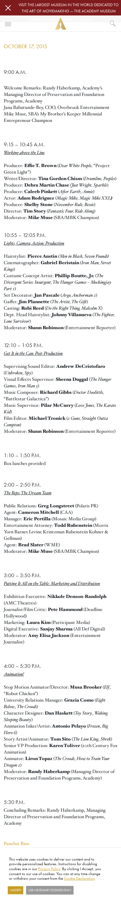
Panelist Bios (16, 843)
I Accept (15, 890)
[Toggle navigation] (8, 23)
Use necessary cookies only (50, 890)
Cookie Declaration (79, 878)
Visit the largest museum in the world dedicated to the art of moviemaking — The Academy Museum (69, 7)
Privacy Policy (49, 868)
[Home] (60, 23)
